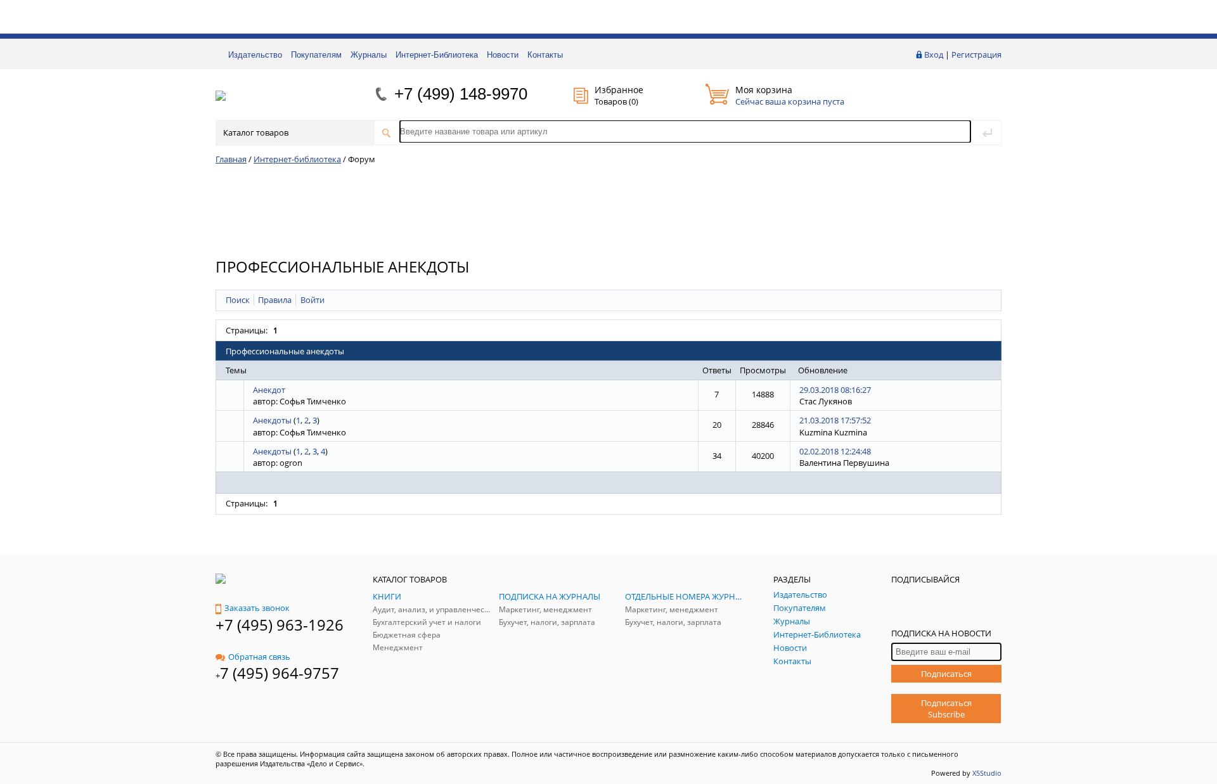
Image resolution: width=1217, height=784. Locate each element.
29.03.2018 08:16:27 (835, 389)
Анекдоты (272, 420)
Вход (933, 54)
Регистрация (976, 54)
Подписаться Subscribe (946, 708)
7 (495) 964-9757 (279, 672)
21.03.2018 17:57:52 (835, 420)
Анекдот (269, 389)
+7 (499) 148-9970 (460, 93)
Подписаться (946, 673)
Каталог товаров (255, 132)
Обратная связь (259, 656)
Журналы (369, 55)
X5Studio (986, 773)
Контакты (545, 55)
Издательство (255, 55)
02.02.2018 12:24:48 (835, 451)
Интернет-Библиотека (437, 55)
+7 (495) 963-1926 (280, 624)
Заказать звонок (257, 608)
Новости (502, 55)
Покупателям (316, 55)
